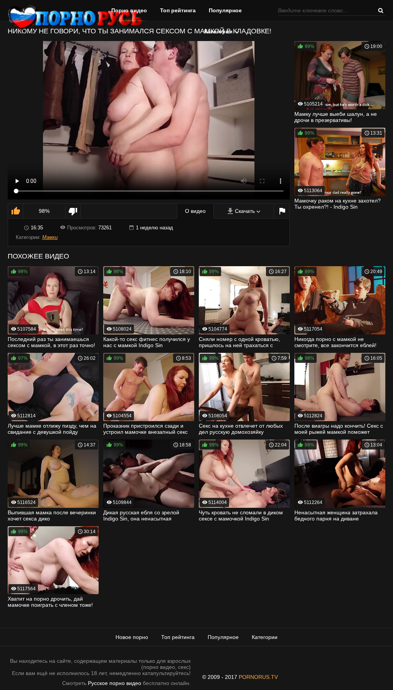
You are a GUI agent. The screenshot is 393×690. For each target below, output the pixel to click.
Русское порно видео (114, 683)
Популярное (225, 10)
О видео (195, 211)
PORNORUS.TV (258, 677)
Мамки (50, 237)
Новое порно (132, 637)
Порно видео (129, 10)
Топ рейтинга (178, 10)
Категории (218, 31)
